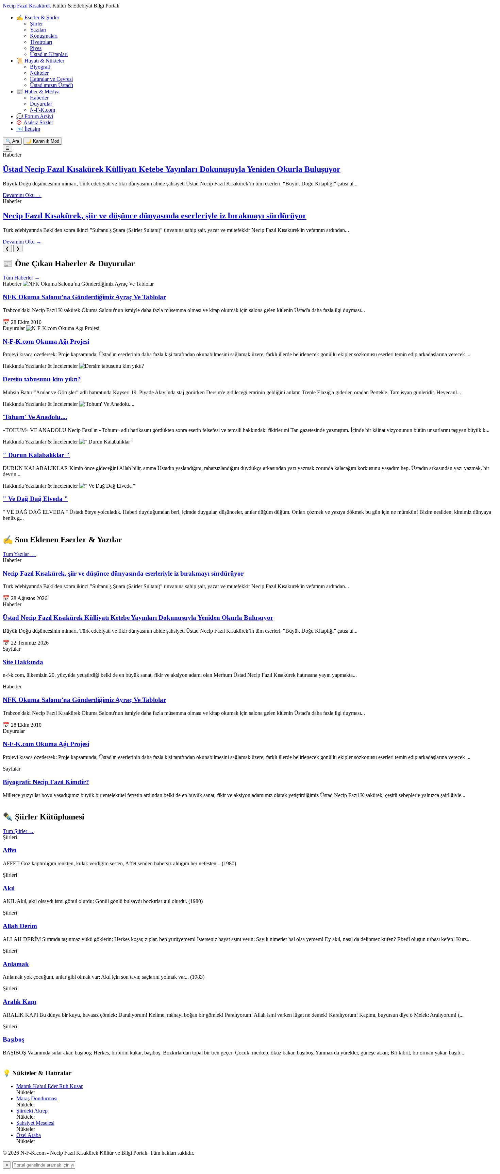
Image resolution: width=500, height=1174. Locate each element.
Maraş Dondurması (36, 1098)
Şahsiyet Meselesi (35, 1123)
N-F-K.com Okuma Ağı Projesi (46, 341)
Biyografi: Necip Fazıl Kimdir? (46, 781)
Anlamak (16, 964)
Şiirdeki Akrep (32, 1111)
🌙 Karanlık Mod (42, 141)
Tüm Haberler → (21, 278)
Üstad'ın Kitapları (49, 54)
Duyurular (41, 104)
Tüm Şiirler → (18, 831)
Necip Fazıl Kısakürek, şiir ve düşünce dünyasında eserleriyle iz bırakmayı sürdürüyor (154, 215)
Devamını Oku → (22, 195)
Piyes (35, 48)
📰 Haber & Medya (38, 91)
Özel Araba (28, 1135)
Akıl (9, 888)
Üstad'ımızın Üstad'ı (51, 85)
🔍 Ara (12, 141)
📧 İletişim (28, 129)
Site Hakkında (23, 662)
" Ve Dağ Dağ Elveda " (35, 498)
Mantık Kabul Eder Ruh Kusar (49, 1086)
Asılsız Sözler (38, 122)
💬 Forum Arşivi (34, 116)
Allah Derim (20, 925)
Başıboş (13, 1039)
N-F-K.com (42, 110)
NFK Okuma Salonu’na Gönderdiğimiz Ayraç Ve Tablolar (84, 297)
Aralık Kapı (19, 1001)
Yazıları (38, 30)
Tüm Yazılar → (19, 554)
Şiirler (36, 23)
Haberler (39, 98)
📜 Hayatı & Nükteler (40, 61)
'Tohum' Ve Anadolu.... (35, 416)
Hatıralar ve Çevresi (51, 79)
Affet (9, 850)
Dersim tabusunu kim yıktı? (42, 379)
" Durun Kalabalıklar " (36, 454)
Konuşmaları (43, 36)
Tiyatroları (41, 42)
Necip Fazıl (27, 5)
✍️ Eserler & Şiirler (37, 17)
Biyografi (40, 67)
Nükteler (39, 73)
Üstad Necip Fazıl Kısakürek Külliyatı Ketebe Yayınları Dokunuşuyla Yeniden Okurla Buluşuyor (171, 169)
